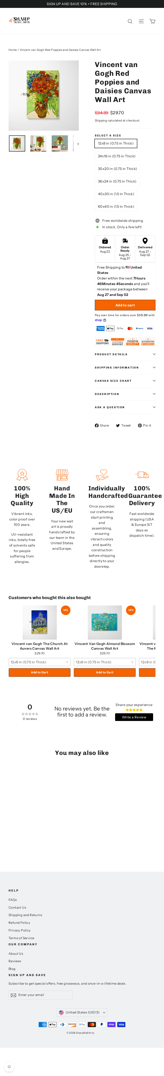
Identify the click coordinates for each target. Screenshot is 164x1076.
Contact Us (17, 907)
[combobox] (39, 662)
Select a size (108, 135)
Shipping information (117, 367)
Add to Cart (39, 672)
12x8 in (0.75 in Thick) (116, 143)
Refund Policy (19, 923)
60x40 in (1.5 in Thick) (116, 206)
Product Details (111, 354)
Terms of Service (21, 938)
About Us (16, 954)
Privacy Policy (20, 930)
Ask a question (110, 407)
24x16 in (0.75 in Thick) (117, 156)
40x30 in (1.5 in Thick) (116, 194)
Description (107, 394)
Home (13, 49)
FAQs (13, 900)
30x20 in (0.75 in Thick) (117, 169)
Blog (12, 969)
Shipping (101, 120)
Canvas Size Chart (113, 380)
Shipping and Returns (25, 915)
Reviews (15, 961)
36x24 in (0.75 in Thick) (117, 181)
